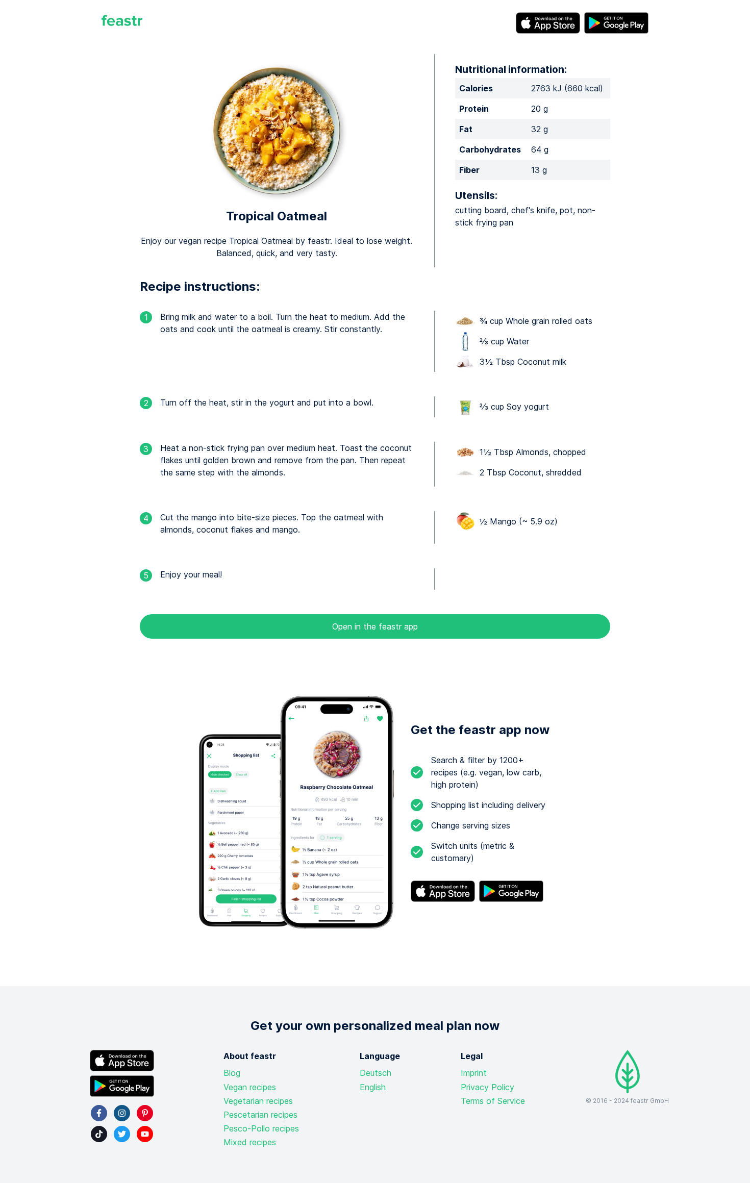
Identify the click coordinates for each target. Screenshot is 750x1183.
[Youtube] (145, 1134)
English (373, 1087)
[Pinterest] (145, 1113)
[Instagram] (122, 1113)
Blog (231, 1073)
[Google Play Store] (616, 23)
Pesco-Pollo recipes (261, 1128)
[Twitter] (122, 1134)
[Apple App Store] (548, 23)
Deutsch (375, 1073)
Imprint (474, 1073)
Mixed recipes (249, 1142)
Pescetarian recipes (260, 1115)
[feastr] (122, 23)
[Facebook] (99, 1113)
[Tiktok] (99, 1134)
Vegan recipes (249, 1087)
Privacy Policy (487, 1087)
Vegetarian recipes (258, 1101)
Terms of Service (493, 1101)
